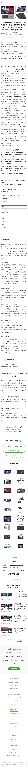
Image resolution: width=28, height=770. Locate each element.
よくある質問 (22, 660)
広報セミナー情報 (14, 688)
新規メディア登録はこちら (15, 446)
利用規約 (14, 749)
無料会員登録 (14, 668)
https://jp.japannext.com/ (11, 413)
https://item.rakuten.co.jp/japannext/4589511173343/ (12, 166)
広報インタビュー (14, 682)
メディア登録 (14, 726)
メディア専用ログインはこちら (15, 451)
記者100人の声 (14, 685)
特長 (7, 656)
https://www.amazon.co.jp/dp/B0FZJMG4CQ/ (12, 159)
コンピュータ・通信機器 (7, 38)
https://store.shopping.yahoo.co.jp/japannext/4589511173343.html (12, 173)
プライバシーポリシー (14, 752)
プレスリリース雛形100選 (14, 694)
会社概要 (14, 739)
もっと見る (19, 641)
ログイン (14, 663)
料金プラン (12, 656)
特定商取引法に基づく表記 (14, 755)
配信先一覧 (19, 656)
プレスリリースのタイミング (14, 697)
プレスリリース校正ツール (14, 704)
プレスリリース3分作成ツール (14, 700)
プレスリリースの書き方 (14, 691)
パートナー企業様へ (14, 729)
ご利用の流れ (13, 660)
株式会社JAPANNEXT (12, 32)
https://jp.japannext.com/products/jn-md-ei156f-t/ (12, 152)
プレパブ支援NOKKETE (14, 713)
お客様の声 (5, 660)
